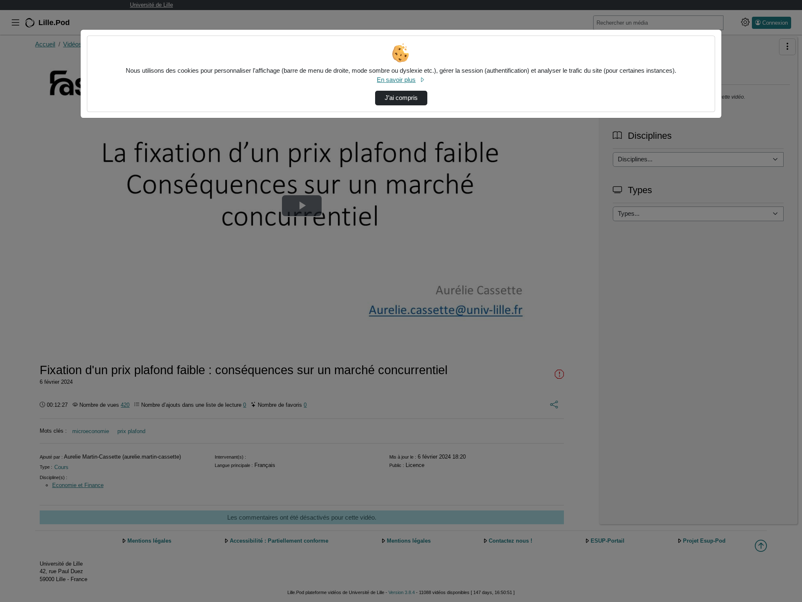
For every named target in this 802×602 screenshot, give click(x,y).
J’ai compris (401, 97)
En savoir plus (396, 80)
